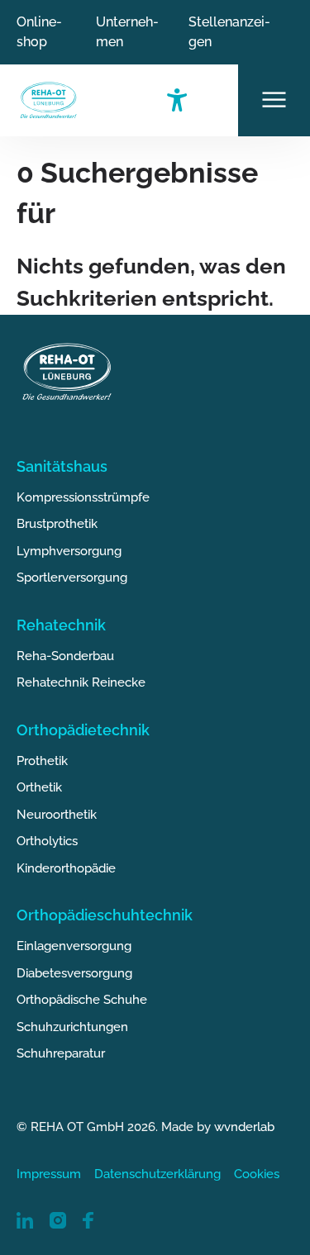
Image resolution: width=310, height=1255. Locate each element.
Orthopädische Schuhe (82, 999)
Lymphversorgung (69, 551)
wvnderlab (244, 1127)
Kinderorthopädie (66, 868)
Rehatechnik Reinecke (81, 682)
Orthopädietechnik (83, 730)
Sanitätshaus (62, 466)
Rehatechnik (61, 625)
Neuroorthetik (57, 814)
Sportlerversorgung (72, 577)
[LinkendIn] (25, 1219)
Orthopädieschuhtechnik (105, 915)
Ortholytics (47, 841)
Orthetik (39, 787)
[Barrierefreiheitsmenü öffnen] (202, 100)
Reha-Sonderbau (65, 656)
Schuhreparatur (61, 1053)
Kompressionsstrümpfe (83, 497)
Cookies (256, 1174)
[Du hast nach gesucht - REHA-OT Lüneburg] (49, 100)
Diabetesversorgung (74, 973)
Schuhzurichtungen (72, 1027)
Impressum (49, 1174)
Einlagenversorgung (74, 946)
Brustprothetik (57, 523)
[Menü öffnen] (274, 100)
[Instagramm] (58, 1219)
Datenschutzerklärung (157, 1174)
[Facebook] (88, 1219)
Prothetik (42, 760)
